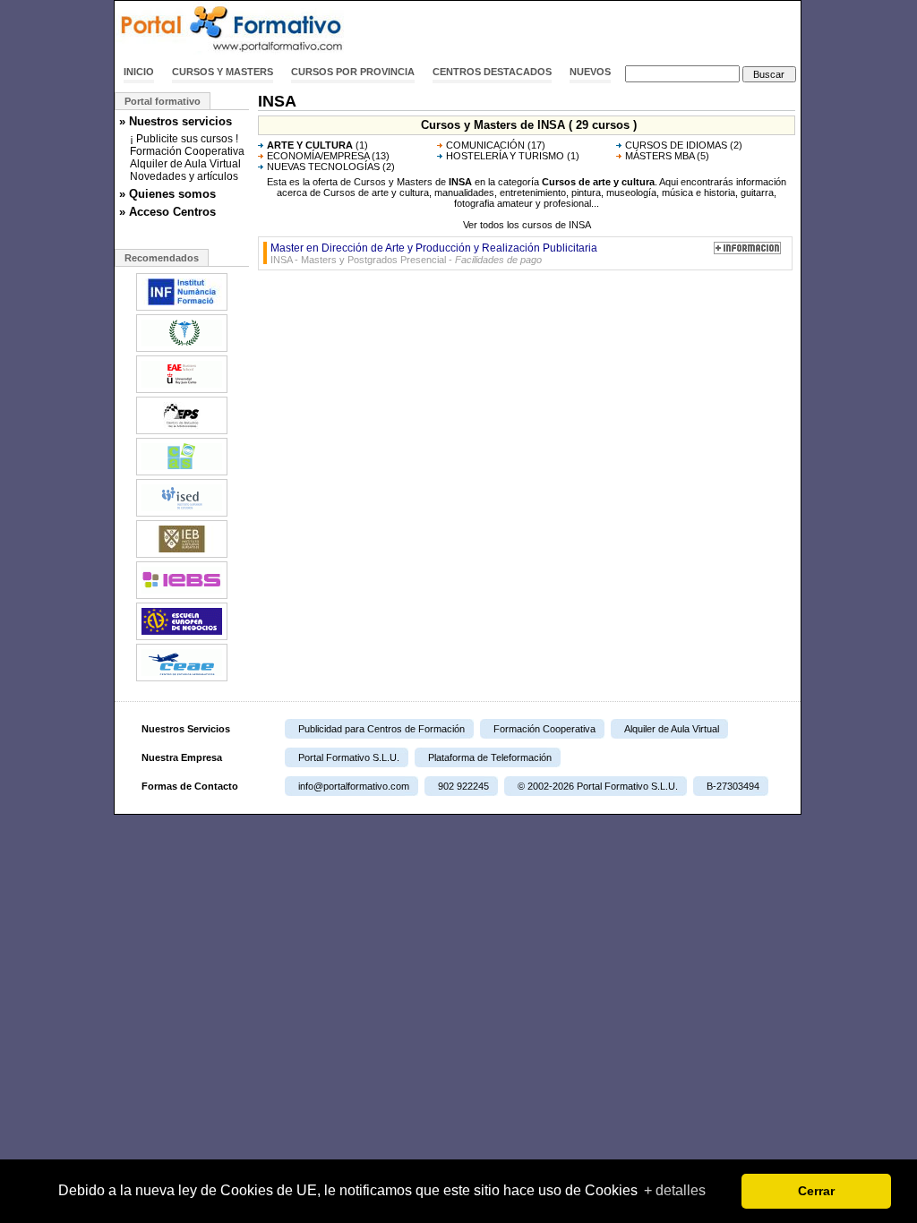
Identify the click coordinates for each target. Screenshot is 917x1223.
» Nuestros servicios (175, 121)
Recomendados (161, 257)
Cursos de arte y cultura (598, 181)
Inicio (139, 71)
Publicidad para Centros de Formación (381, 728)
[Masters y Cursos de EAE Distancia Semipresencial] (181, 391)
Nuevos (590, 71)
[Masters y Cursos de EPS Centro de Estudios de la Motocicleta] (181, 432)
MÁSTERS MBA (659, 155)
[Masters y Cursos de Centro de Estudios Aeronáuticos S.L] (181, 679)
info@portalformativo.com (353, 786)
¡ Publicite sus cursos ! (184, 139)
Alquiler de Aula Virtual (185, 164)
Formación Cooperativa (187, 151)
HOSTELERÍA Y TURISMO (505, 155)
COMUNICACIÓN (485, 145)
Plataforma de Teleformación (490, 757)
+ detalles (675, 1190)
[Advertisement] (591, 29)
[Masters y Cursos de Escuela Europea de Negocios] (181, 638)
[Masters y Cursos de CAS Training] (181, 473)
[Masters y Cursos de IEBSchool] (181, 597)
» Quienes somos (167, 194)
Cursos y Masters (222, 71)
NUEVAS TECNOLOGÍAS (323, 166)
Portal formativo (162, 101)
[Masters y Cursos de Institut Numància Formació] (181, 309)
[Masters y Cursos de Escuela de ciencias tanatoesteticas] (181, 350)
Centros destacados (492, 71)
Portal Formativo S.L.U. (348, 757)
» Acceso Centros (167, 211)
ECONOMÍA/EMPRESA (318, 155)
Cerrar (816, 1191)
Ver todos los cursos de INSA (527, 224)
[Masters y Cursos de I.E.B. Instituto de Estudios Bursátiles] (181, 556)
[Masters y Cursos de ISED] (181, 514)
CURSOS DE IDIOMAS (676, 145)
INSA (460, 181)
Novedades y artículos (184, 176)
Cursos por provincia (353, 71)
